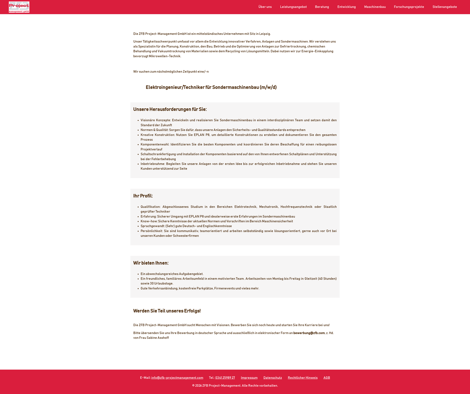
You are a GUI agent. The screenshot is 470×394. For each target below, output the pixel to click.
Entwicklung (346, 7)
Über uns (265, 7)
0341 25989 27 (225, 378)
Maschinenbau (375, 7)
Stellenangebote (445, 7)
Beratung (322, 7)
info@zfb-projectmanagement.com (177, 378)
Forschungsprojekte (409, 7)
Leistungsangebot (293, 7)
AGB (326, 378)
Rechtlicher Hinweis (303, 378)
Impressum (249, 378)
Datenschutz (272, 378)
